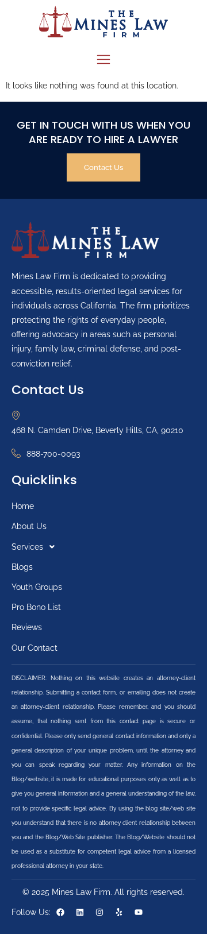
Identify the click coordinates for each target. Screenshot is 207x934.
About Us (29, 526)
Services (27, 546)
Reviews (27, 627)
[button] (103, 547)
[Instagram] (99, 912)
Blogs (22, 567)
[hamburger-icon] (104, 61)
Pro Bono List (36, 607)
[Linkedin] (80, 912)
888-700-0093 (53, 453)
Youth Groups (37, 587)
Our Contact (34, 648)
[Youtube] (139, 912)
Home (23, 506)
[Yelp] (119, 912)
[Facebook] (60, 912)
